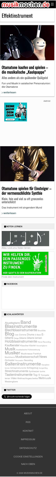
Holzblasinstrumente (21, 341)
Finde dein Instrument (13, 276)
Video (14, 378)
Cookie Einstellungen (28, 456)
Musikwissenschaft (27, 357)
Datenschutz (28, 448)
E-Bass (38, 334)
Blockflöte (42, 330)
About (28, 413)
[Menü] (52, 4)
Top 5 (36, 375)
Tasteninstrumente (19, 374)
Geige (16, 338)
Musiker (12, 352)
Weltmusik (44, 378)
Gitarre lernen (34, 337)
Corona (22, 334)
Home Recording (44, 342)
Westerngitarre (11, 381)
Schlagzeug (32, 367)
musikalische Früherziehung (28, 349)
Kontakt (28, 430)
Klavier (32, 345)
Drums (30, 334)
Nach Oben (28, 464)
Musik (10, 348)
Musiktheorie (10, 357)
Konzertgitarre (42, 345)
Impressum (28, 439)
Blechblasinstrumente (21, 329)
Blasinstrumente (21, 326)
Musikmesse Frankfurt (31, 353)
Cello (16, 335)
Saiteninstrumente (23, 363)
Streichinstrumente (16, 371)
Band (26, 322)
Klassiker (24, 345)
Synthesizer (34, 371)
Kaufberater (12, 345)
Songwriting (43, 368)
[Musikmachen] (26, 4)
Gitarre (22, 337)
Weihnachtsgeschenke (27, 378)
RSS (28, 422)
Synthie (42, 371)
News (43, 356)
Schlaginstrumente (18, 367)
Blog (9, 333)
